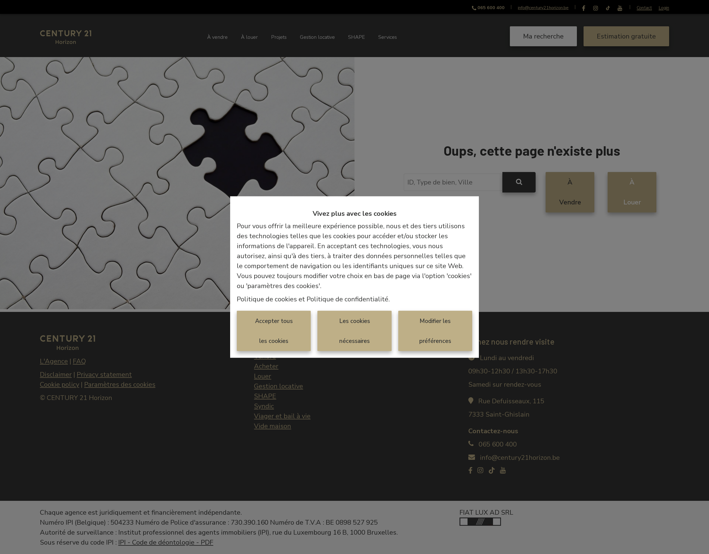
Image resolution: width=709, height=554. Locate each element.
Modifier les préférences (435, 331)
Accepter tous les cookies (274, 331)
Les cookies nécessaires (354, 331)
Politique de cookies (267, 298)
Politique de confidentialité (347, 298)
